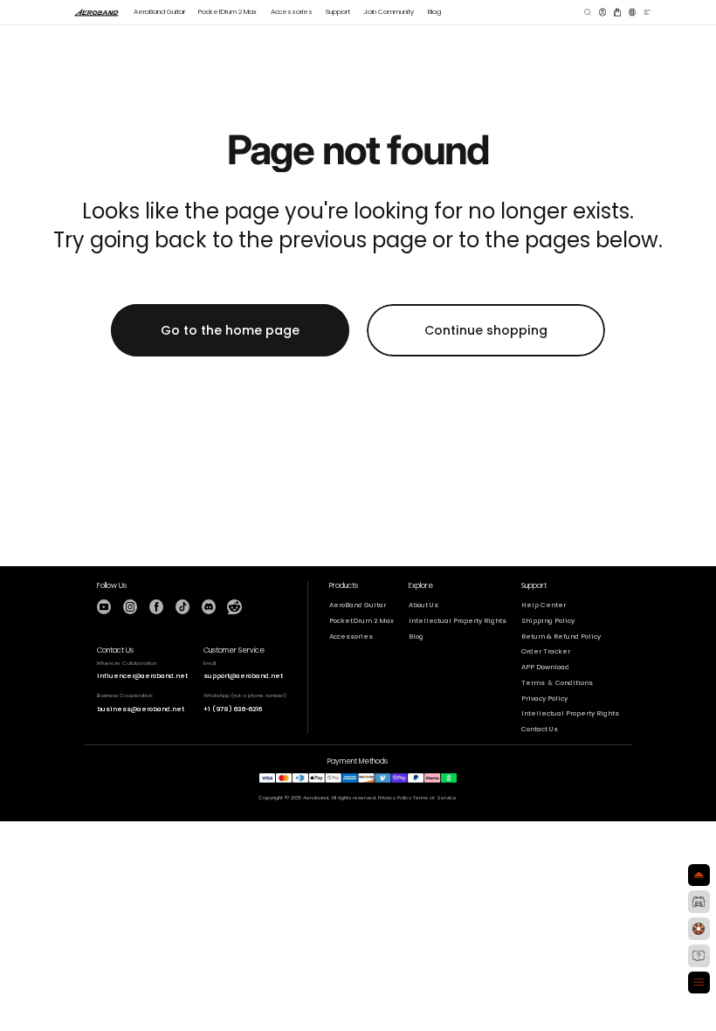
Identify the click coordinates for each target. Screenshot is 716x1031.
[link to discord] (699, 901)
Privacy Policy (544, 698)
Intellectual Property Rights (457, 621)
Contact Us (539, 729)
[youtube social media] (104, 606)
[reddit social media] (234, 606)
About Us (423, 605)
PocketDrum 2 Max (361, 621)
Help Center (543, 605)
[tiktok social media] (182, 606)
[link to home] (97, 12)
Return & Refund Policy (561, 636)
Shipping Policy (548, 621)
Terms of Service (435, 797)
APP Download (545, 667)
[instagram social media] (130, 606)
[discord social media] (209, 606)
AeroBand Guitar (357, 605)
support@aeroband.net (243, 676)
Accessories (351, 636)
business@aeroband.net (140, 709)
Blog (416, 636)
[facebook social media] (156, 606)
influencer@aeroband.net (142, 676)
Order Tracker (545, 651)
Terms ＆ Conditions (557, 683)
